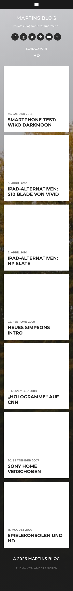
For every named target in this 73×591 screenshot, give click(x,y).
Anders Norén (45, 568)
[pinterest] (40, 37)
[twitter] (32, 37)
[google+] (57, 37)
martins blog (36, 18)
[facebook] (15, 37)
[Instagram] (23, 37)
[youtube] (49, 37)
